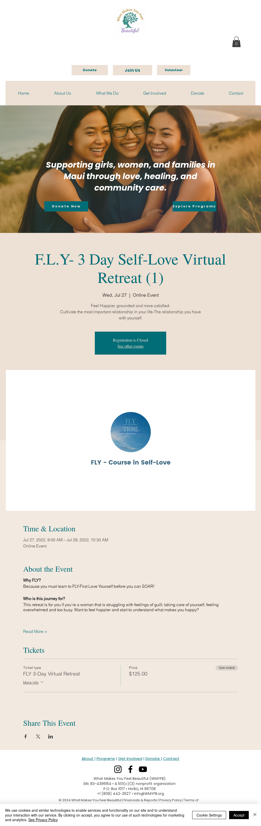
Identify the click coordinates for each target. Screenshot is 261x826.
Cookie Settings (209, 815)
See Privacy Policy (43, 819)
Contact (171, 758)
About (88, 758)
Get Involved (130, 758)
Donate (153, 758)
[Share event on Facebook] (25, 736)
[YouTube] (143, 769)
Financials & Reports (140, 800)
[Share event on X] (38, 736)
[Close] (255, 815)
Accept (238, 815)
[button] (236, 41)
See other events (130, 346)
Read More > (35, 631)
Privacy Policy (170, 800)
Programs (106, 758)
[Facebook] (130, 769)
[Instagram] (118, 769)
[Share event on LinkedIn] (50, 736)
